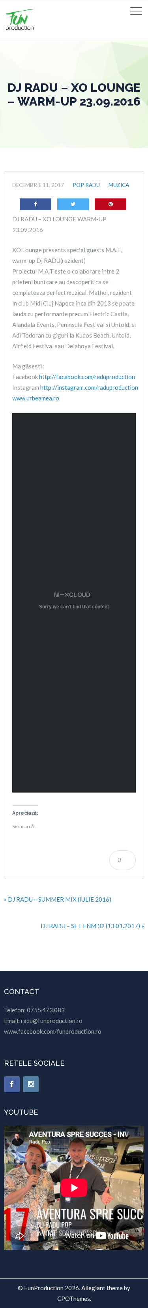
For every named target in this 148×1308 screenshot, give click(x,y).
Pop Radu (86, 185)
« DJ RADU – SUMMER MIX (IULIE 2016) (57, 899)
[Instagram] (31, 1084)
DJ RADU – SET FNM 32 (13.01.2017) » (92, 925)
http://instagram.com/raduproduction (89, 387)
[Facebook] (12, 1084)
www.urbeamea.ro (35, 398)
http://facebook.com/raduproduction (87, 376)
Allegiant (93, 1287)
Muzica (119, 185)
